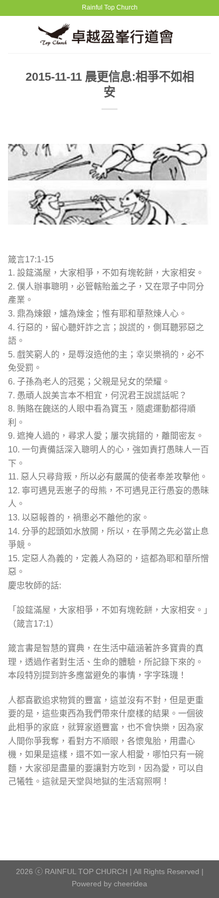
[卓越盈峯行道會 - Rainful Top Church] (109, 34)
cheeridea (130, 883)
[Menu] (14, 34)
